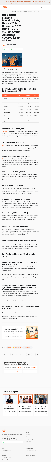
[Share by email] (29, 354)
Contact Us (28, 434)
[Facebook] (5, 439)
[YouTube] (11, 439)
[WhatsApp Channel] (16, 439)
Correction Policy (6, 459)
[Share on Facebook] (12, 354)
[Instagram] (9, 439)
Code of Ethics (29, 448)
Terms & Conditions (6, 450)
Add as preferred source (17, 49)
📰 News (9, 347)
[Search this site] (41, 7)
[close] (49, 2)
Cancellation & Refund (7, 457)
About (27, 432)
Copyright (4, 453)
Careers (28, 436)
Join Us (6, 49)
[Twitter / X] (2, 439)
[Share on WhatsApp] (4, 354)
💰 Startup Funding (17, 347)
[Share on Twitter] (8, 354)
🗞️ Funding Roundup (27, 347)
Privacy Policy (5, 448)
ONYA (3, 145)
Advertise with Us (30, 439)
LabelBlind (4, 131)
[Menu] (45, 7)
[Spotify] (14, 439)
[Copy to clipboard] (33, 354)
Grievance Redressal (31, 455)
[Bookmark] (37, 354)
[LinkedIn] (7, 439)
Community (28, 441)
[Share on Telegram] (20, 354)
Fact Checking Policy (31, 450)
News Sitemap (29, 453)
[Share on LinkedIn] (16, 354)
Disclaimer (4, 455)
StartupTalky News (11, 44)
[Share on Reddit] (25, 354)
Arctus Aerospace (6, 159)
